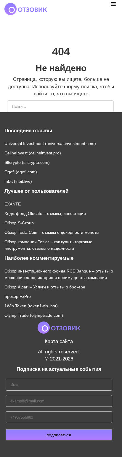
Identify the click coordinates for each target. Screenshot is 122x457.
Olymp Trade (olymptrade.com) (33, 315)
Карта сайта (59, 341)
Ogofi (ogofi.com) (20, 171)
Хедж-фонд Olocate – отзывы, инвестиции (45, 213)
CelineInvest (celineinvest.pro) (32, 153)
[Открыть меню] (113, 4)
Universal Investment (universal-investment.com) (50, 143)
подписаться (58, 434)
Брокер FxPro (17, 296)
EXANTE (12, 204)
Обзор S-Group (19, 223)
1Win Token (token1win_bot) (31, 305)
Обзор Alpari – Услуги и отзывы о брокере (44, 287)
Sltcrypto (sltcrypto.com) (27, 162)
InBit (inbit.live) (18, 181)
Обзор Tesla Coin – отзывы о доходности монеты (51, 232)
